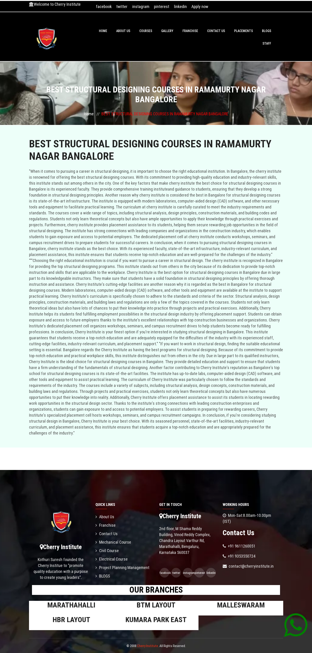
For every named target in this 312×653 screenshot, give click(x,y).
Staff (266, 43)
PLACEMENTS (243, 31)
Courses (145, 31)
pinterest (161, 6)
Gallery (167, 31)
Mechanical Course (115, 542)
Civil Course (109, 550)
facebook (104, 6)
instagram (140, 6)
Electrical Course (113, 559)
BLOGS (266, 31)
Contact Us (216, 31)
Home (103, 31)
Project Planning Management (124, 567)
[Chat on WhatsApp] (295, 625)
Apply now (199, 6)
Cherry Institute (147, 646)
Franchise (190, 31)
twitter (121, 6)
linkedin (180, 6)
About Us (123, 31)
